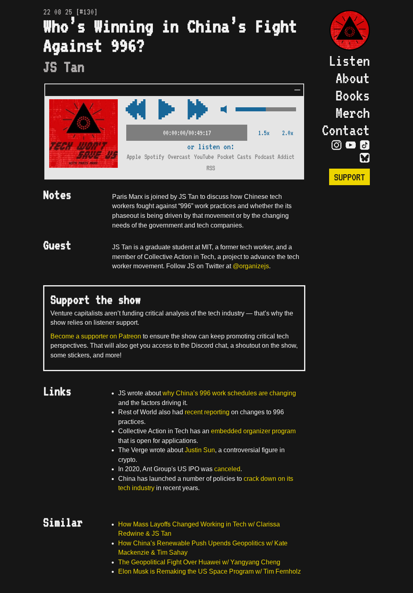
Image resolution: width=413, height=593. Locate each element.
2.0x (287, 133)
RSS (210, 168)
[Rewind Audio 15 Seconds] (198, 110)
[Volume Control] (266, 110)
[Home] (345, 31)
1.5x (263, 133)
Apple (134, 157)
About (353, 78)
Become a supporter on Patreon (95, 336)
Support (349, 177)
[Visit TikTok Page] (365, 145)
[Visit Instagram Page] (337, 145)
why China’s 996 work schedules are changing (229, 393)
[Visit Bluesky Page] (365, 158)
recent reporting (207, 412)
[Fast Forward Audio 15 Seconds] (135, 110)
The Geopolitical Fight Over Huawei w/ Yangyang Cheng (199, 562)
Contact (346, 130)
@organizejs (251, 266)
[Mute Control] (222, 110)
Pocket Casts (234, 157)
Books (353, 95)
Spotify (154, 157)
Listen (349, 60)
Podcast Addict (274, 157)
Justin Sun (200, 450)
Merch (353, 112)
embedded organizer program (253, 431)
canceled (227, 469)
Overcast (179, 157)
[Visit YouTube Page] (351, 145)
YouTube (204, 157)
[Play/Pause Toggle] (166, 110)
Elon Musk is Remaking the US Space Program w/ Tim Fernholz (209, 571)
